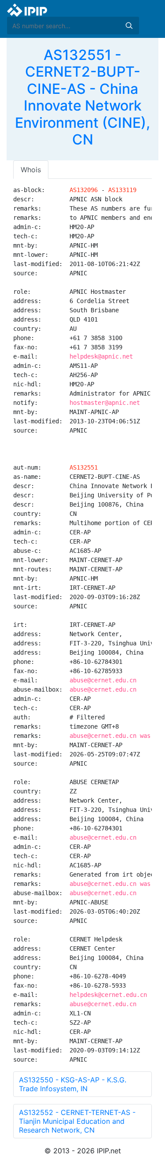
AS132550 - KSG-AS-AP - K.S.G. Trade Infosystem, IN (72, 1084)
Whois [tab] (31, 169)
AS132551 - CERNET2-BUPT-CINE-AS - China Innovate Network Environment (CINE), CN (82, 97)
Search (129, 25)
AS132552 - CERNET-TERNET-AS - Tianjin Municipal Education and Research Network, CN (77, 1121)
